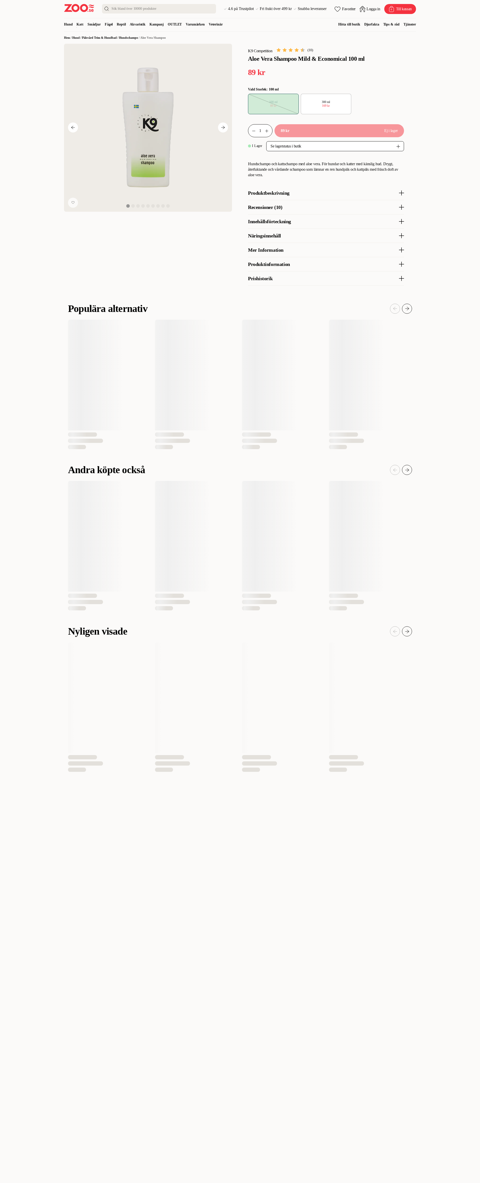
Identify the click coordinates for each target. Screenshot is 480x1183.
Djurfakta (371, 24)
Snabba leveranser (312, 9)
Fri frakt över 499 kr (276, 9)
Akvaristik (138, 24)
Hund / (77, 37)
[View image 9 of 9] (168, 205)
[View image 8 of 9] (163, 205)
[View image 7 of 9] (158, 205)
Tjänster (410, 24)
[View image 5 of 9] (148, 205)
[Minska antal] (268, 130)
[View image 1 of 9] (128, 205)
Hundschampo (128, 37)
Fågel (109, 24)
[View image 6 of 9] (153, 205)
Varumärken (195, 24)
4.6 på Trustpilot (241, 9)
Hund (68, 24)
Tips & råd (391, 24)
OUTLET (175, 24)
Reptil (121, 24)
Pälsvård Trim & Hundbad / (100, 37)
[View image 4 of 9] (143, 205)
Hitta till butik (349, 24)
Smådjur (94, 24)
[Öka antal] (251, 130)
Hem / (68, 37)
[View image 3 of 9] (138, 205)
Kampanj (157, 24)
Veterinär (216, 24)
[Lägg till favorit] (73, 202)
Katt (79, 24)
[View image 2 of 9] (133, 205)
